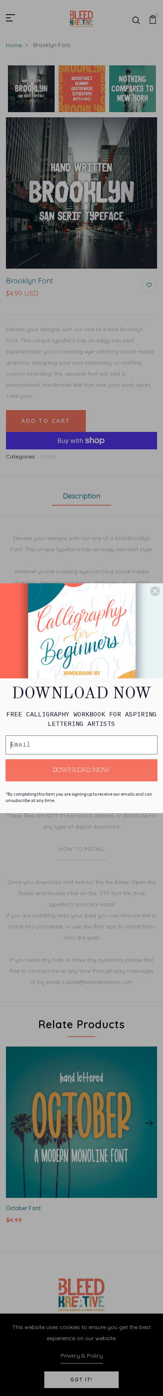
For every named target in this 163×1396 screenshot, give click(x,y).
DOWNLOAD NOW (81, 770)
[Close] (155, 591)
